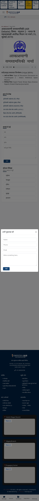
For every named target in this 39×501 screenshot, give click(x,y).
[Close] (36, 232)
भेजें (6, 269)
